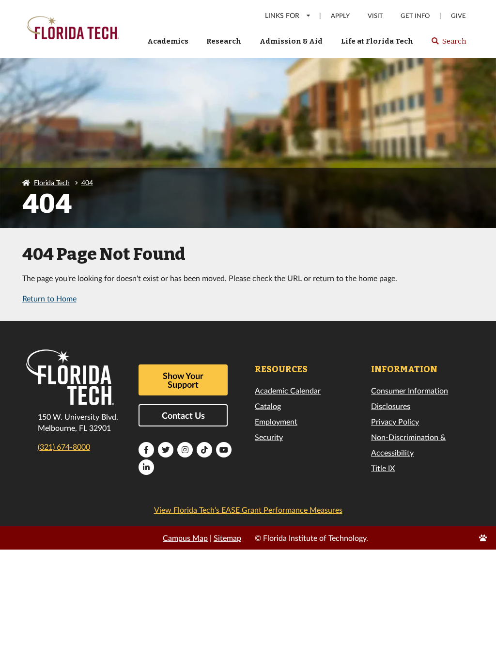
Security (269, 436)
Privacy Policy (395, 421)
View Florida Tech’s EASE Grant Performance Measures (248, 509)
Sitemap (227, 537)
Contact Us (183, 415)
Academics (167, 41)
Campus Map (185, 537)
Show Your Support (183, 380)
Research (223, 41)
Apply (340, 15)
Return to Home (49, 298)
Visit (375, 15)
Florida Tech (52, 182)
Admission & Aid (291, 41)
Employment (276, 421)
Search (448, 44)
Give (458, 15)
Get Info (415, 15)
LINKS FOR (282, 15)
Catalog (268, 405)
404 (87, 182)
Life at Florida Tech (377, 41)
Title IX (383, 468)
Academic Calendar (288, 390)
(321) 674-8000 (64, 446)
